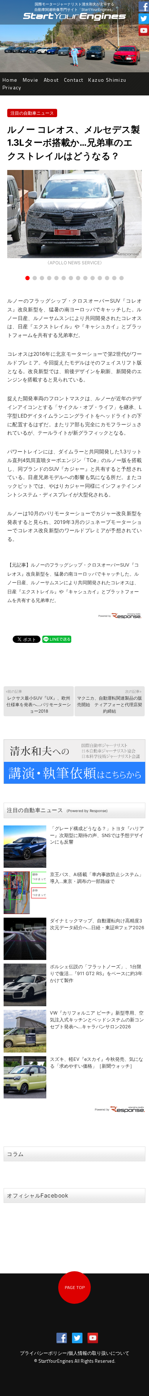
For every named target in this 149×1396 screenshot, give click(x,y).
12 (107, 278)
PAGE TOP (75, 1287)
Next (132, 219)
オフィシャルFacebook (37, 1195)
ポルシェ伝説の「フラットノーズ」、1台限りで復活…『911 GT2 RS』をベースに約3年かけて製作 (96, 973)
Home (10, 80)
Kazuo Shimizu (107, 80)
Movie (31, 80)
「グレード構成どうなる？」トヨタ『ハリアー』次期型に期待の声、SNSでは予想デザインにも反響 (97, 835)
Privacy (12, 87)
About (51, 80)
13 (114, 278)
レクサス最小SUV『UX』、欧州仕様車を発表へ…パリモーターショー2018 (38, 701)
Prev (16, 219)
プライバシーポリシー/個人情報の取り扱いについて (74, 1353)
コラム (15, 1153)
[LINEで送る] (56, 639)
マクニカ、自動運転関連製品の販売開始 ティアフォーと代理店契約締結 (109, 701)
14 (121, 278)
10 (92, 278)
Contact (74, 80)
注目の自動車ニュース (32, 113)
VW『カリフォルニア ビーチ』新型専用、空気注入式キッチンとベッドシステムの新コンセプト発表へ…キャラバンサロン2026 (97, 1019)
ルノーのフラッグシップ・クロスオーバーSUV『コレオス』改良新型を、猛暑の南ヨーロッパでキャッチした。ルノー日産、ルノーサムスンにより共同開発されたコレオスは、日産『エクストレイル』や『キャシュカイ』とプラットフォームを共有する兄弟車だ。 (73, 582)
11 (100, 278)
